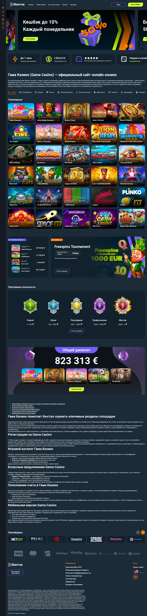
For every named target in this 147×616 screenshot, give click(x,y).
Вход (118, 4)
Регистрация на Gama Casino (22, 406)
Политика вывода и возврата (77, 570)
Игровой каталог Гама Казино (23, 408)
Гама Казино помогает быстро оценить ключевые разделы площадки (38, 404)
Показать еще (77, 389)
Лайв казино (41, 5)
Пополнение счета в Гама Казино (24, 411)
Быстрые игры (54, 5)
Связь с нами (138, 567)
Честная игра (71, 579)
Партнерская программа (15, 572)
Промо (64, 5)
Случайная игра (134, 61)
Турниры (73, 5)
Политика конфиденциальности (78, 573)
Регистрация (135, 4)
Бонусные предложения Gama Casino (26, 409)
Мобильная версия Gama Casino (23, 413)
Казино (31, 5)
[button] (126, 46)
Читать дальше (61, 271)
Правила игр (70, 582)
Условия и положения (74, 585)
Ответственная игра (74, 576)
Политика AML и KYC (74, 567)
